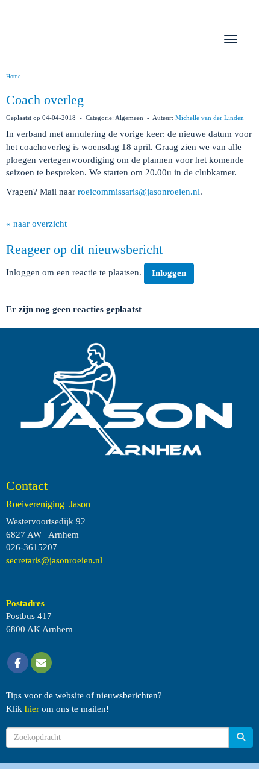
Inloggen (169, 273)
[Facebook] (18, 663)
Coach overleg (45, 99)
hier (32, 709)
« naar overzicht (36, 223)
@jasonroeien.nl (139, 191)
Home (13, 76)
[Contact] (41, 663)
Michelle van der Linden (209, 117)
